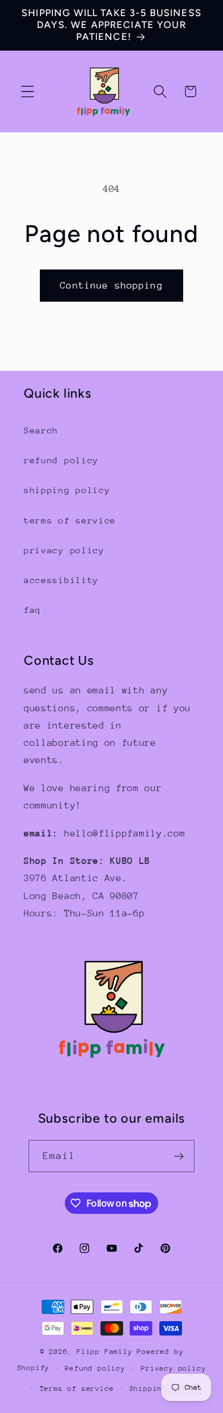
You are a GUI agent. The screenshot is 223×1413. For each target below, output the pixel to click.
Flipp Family (107, 1351)
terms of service (70, 520)
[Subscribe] (179, 1156)
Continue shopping (111, 285)
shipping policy (67, 490)
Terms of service (77, 1388)
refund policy (61, 460)
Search (41, 430)
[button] (27, 91)
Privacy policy (173, 1368)
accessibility (61, 580)
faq (32, 610)
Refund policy (95, 1368)
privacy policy (64, 550)
